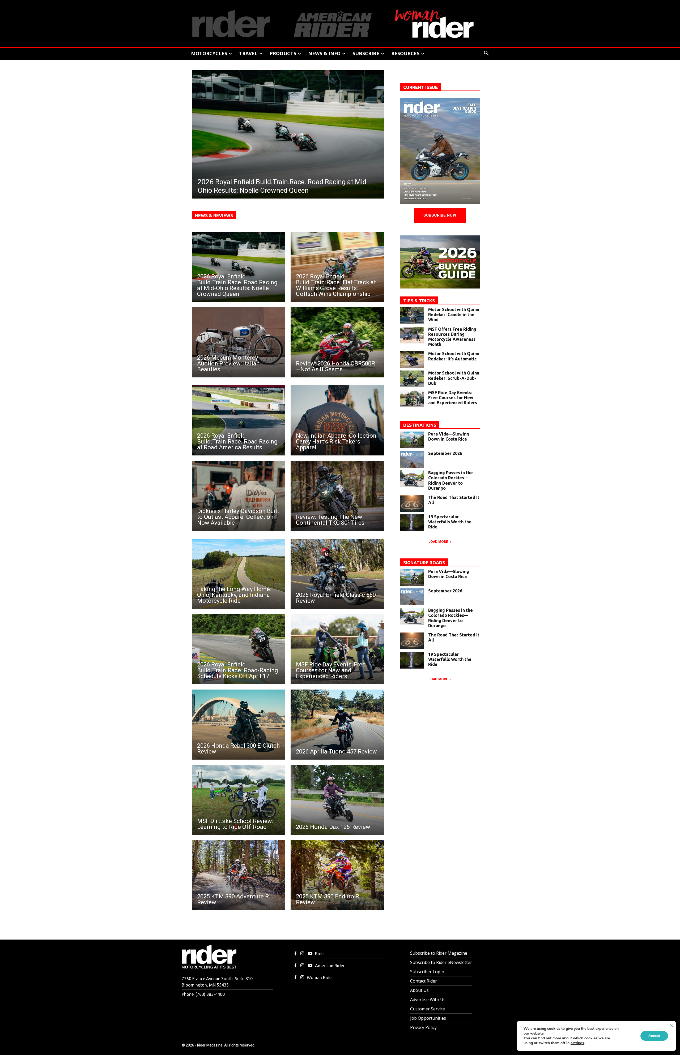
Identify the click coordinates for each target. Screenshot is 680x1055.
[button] (486, 53)
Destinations (419, 425)
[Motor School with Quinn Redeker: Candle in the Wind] (412, 315)
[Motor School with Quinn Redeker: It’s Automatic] (412, 359)
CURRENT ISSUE (420, 87)
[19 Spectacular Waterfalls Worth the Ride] (412, 522)
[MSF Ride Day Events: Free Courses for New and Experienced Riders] (337, 649)
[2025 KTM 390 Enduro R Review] (337, 875)
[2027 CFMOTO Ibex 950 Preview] (288, 134)
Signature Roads (424, 562)
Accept (654, 1035)
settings (577, 1043)
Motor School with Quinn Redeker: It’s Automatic (453, 356)
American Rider (330, 965)
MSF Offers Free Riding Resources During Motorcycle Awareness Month (452, 337)
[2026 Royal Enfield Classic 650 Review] (337, 574)
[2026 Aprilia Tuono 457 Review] (337, 725)
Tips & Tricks (419, 300)
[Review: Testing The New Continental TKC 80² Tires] (337, 496)
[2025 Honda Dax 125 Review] (337, 800)
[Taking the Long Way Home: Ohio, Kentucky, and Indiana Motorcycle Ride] (238, 574)
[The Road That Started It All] (412, 503)
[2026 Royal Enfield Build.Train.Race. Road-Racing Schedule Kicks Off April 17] (238, 649)
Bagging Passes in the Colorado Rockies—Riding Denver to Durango (450, 480)
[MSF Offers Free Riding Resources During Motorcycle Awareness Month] (412, 335)
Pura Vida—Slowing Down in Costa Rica (448, 436)
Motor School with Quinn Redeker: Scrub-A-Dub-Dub (453, 378)
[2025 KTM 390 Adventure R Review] (238, 875)
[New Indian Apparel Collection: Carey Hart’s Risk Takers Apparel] (337, 420)
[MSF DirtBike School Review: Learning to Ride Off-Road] (238, 800)
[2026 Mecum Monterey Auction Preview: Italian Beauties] (238, 342)
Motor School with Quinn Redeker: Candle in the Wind (453, 314)
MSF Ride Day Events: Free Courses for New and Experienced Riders (452, 397)
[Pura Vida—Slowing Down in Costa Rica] (412, 440)
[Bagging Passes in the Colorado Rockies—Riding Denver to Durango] (412, 478)
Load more (438, 541)
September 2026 (445, 453)
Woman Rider (320, 977)
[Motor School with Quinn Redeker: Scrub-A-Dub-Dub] (412, 379)
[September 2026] (412, 459)
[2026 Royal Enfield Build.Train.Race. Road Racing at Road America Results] (238, 420)
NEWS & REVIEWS (214, 215)
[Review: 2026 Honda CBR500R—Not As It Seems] (337, 342)
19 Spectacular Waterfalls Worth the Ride (449, 521)
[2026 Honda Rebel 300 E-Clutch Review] (238, 725)
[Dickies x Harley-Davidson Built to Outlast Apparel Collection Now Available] (238, 496)
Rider (320, 953)
